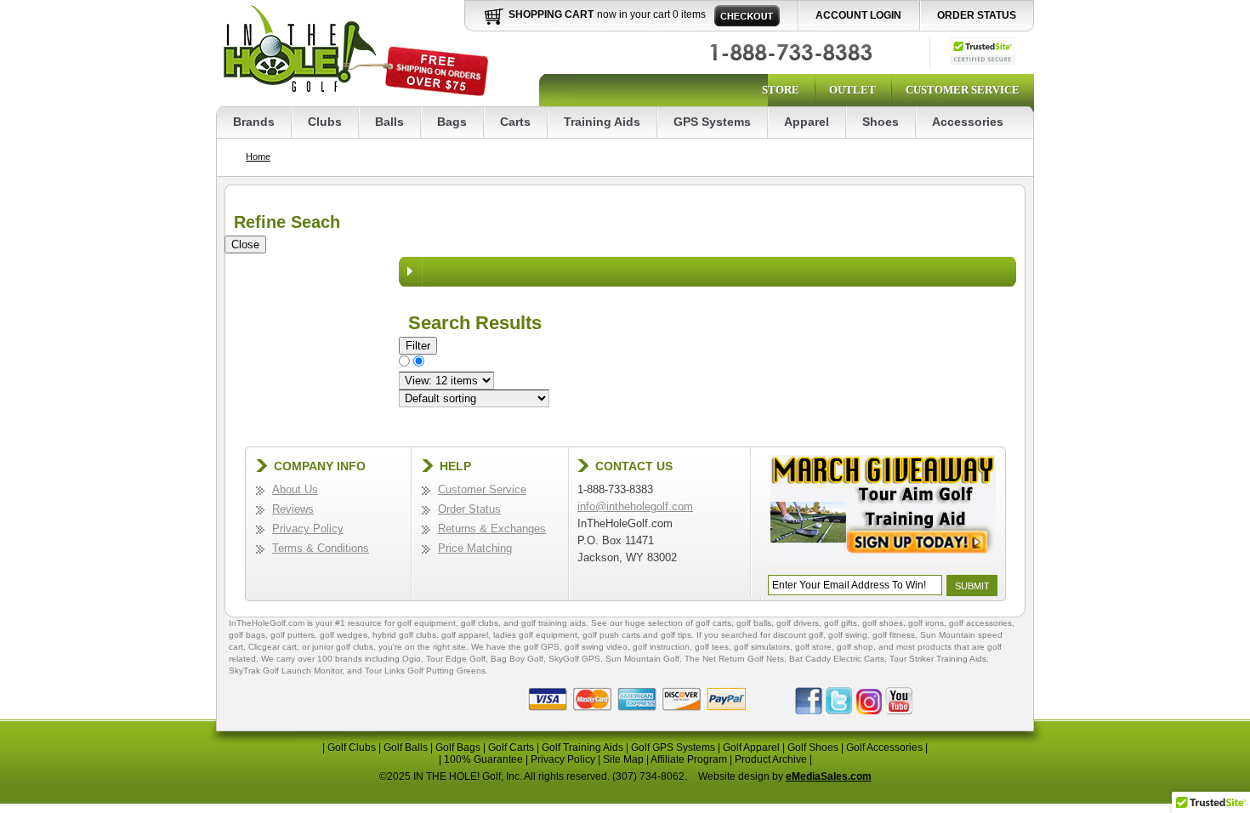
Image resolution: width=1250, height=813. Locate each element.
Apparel (806, 121)
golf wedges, (346, 635)
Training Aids (602, 121)
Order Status (976, 15)
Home (258, 156)
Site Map (623, 759)
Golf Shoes (812, 747)
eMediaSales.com (829, 776)
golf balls (753, 623)
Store (780, 89)
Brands (254, 121)
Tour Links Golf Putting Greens (425, 670)
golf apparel (464, 635)
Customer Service (963, 89)
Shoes (880, 121)
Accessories (967, 121)
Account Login (858, 15)
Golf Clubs (351, 747)
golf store (813, 646)
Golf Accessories (884, 747)
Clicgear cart (272, 646)
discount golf (798, 635)
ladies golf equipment (535, 635)
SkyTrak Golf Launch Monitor (285, 670)
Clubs (325, 121)
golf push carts (611, 635)
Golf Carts (511, 747)
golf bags (247, 635)
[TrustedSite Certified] (982, 51)
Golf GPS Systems (673, 747)
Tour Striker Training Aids (937, 658)
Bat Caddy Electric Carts (836, 658)
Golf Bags (457, 747)
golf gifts (840, 623)
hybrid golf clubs (404, 635)
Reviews (293, 509)
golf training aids (553, 623)
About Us (295, 489)
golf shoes (882, 623)
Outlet (852, 89)
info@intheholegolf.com (635, 506)
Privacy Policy (308, 528)
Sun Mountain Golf (642, 658)
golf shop (855, 646)
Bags (452, 121)
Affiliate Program (689, 759)
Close (245, 244)
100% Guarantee (483, 759)
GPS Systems (712, 121)
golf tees (712, 646)
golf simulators (762, 646)
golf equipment (426, 623)
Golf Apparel (751, 747)
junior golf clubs (342, 646)
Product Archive (771, 759)
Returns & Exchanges (492, 528)
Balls (389, 121)
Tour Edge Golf (456, 658)
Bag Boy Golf (517, 658)
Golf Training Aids (582, 747)
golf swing (847, 635)
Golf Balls (406, 747)
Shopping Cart (551, 14)
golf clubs (479, 623)
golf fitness (893, 635)
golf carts (713, 623)
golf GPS (542, 646)
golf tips (676, 635)
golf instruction (661, 646)
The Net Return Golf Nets (734, 658)
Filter (418, 345)
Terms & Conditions (320, 548)
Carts (515, 121)
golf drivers (797, 623)
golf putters (292, 635)
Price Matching (475, 548)
